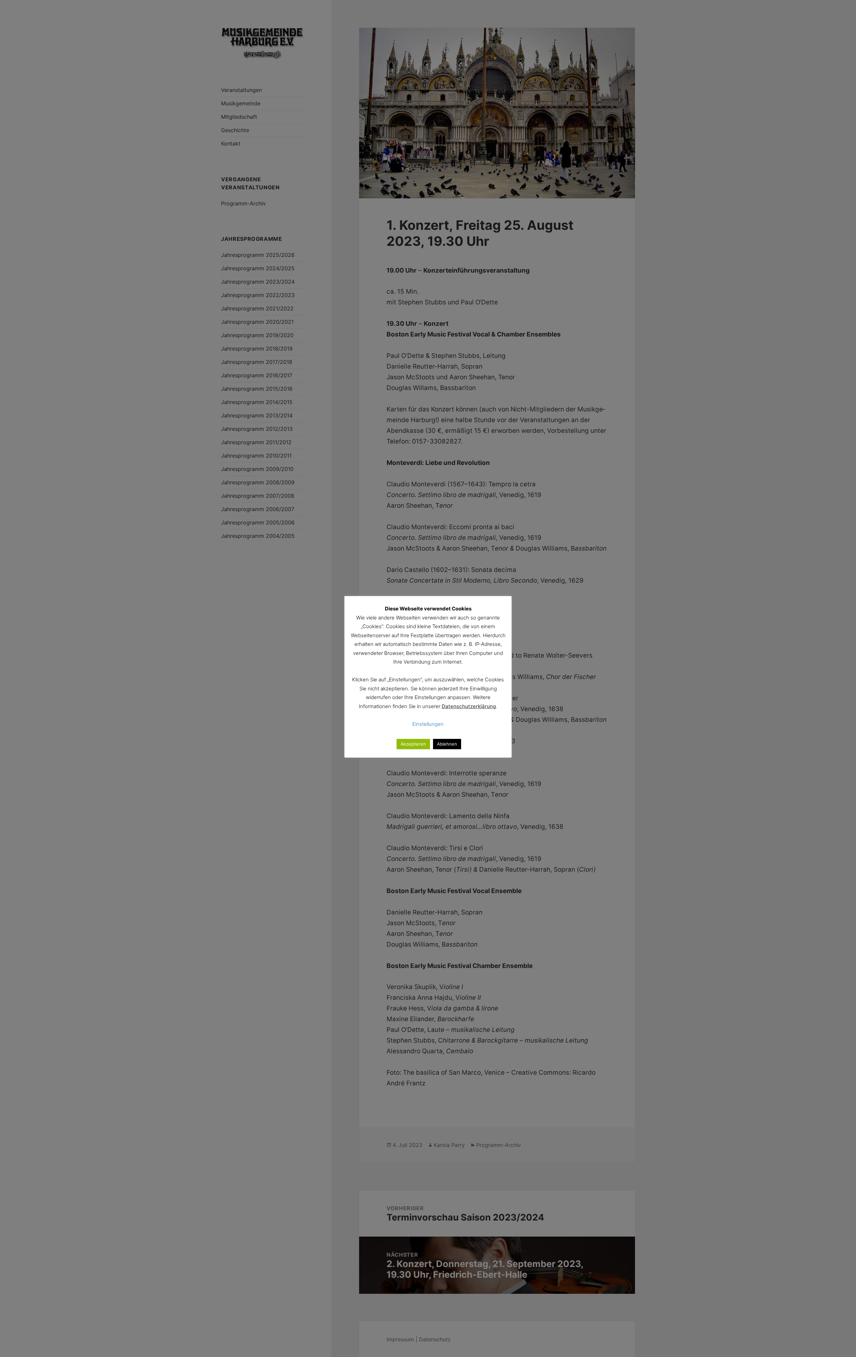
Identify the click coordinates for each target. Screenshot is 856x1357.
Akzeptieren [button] (413, 744)
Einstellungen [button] (428, 724)
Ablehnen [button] (447, 744)
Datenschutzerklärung (469, 706)
